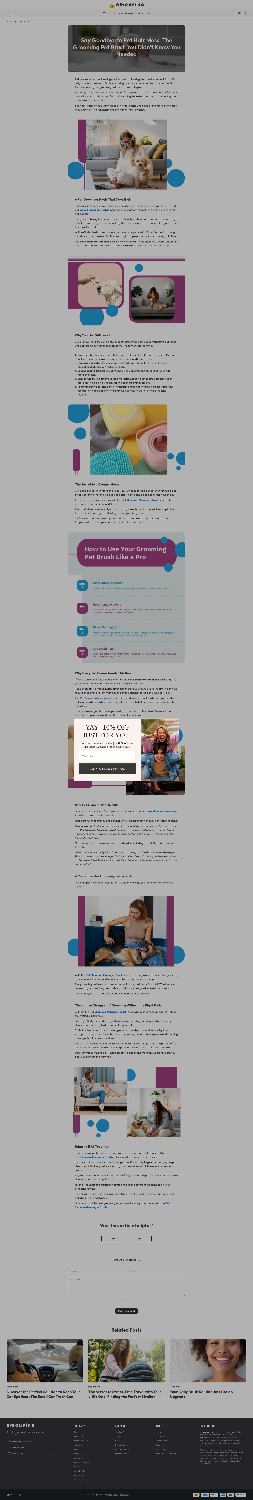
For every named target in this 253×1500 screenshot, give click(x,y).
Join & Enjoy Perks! (107, 768)
